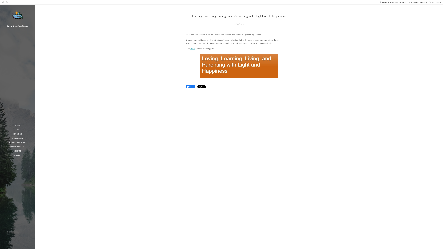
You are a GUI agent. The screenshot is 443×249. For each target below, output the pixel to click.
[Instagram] (6, 2)
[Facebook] (3, 2)
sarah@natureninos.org (419, 2)
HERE (192, 48)
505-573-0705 (436, 2)
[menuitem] (17, 125)
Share (191, 87)
